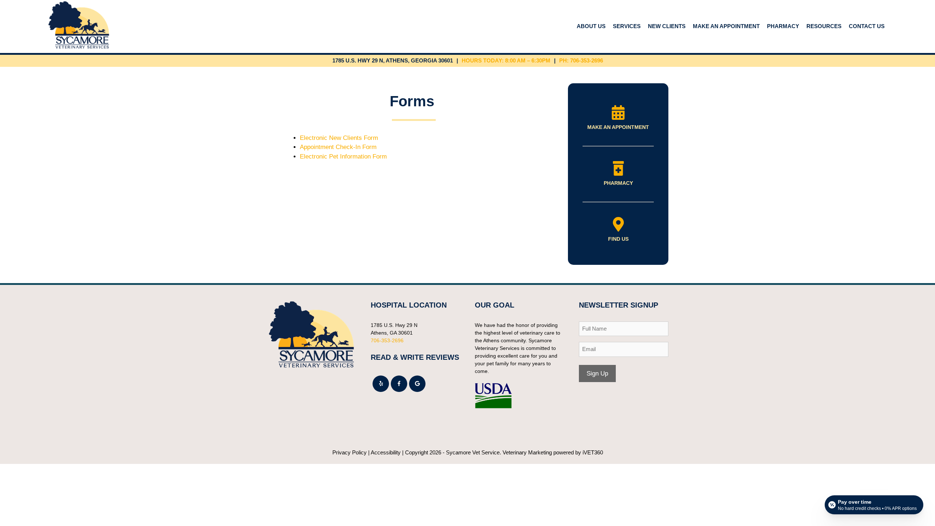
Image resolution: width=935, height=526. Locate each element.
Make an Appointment (726, 26)
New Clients (667, 26)
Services (627, 26)
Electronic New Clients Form (339, 137)
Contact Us (867, 26)
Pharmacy (783, 26)
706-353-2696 (387, 340)
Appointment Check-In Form (338, 147)
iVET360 (593, 452)
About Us (591, 26)
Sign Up (597, 373)
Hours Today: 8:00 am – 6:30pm (506, 60)
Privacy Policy (349, 452)
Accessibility (386, 452)
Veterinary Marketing (527, 452)
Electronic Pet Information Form (343, 156)
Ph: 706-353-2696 (581, 60)
